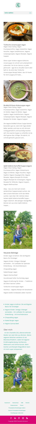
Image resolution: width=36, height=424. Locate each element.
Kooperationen (14, 405)
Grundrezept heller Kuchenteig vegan (16, 278)
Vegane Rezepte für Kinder (19, 177)
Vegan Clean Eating (10, 47)
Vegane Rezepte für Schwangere (14, 180)
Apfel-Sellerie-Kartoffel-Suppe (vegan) (18, 166)
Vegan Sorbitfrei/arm (17, 51)
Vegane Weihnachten (11, 184)
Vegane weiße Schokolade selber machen (17, 293)
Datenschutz (15, 402)
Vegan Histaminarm (22, 170)
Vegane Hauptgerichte (17, 175)
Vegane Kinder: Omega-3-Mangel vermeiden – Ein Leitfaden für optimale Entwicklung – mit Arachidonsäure (17, 263)
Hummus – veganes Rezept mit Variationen (18, 290)
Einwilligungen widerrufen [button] (17, 413)
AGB (22, 402)
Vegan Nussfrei (21, 173)
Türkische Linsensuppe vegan (15, 45)
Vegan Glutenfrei (21, 49)
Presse (21, 405)
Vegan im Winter (16, 112)
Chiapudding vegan (10, 269)
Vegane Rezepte (21, 54)
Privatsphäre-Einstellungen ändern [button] (17, 408)
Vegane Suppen (22, 119)
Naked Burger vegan (10, 272)
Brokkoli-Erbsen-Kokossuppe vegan (17, 105)
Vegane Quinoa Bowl (10, 275)
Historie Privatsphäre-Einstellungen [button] (17, 410)
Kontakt (27, 402)
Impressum (7, 402)
